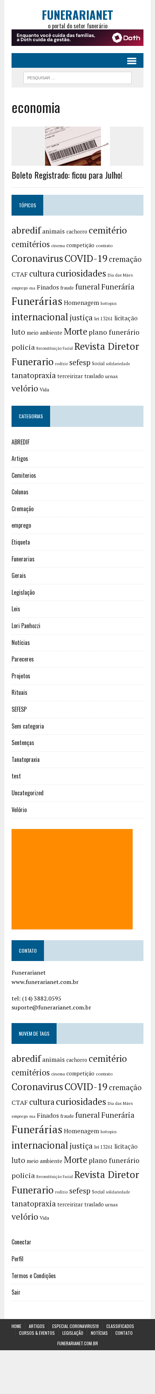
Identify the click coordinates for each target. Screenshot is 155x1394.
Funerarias (23, 559)
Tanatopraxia (26, 759)
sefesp (79, 362)
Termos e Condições (34, 1275)
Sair (16, 1292)
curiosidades (81, 273)
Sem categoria (28, 726)
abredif (26, 230)
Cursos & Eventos (37, 1333)
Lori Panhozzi (26, 625)
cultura (41, 273)
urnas (111, 376)
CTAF (20, 274)
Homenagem (81, 303)
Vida (44, 389)
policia (23, 347)
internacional (40, 317)
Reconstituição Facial (54, 348)
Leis (16, 608)
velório (25, 388)
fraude (67, 287)
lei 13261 (103, 318)
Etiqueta (21, 542)
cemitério (108, 230)
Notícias (21, 642)
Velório (19, 809)
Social (98, 363)
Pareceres (23, 659)
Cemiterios (24, 475)
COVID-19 (86, 258)
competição (80, 245)
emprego (20, 288)
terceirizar (70, 376)
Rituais (19, 692)
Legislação (23, 592)
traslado (94, 376)
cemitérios (31, 244)
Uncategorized (28, 792)
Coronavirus (37, 258)
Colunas (20, 492)
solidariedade (118, 363)
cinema (58, 245)
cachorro (76, 231)
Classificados (120, 1326)
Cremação (23, 508)
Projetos (21, 676)
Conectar (21, 1242)
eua (32, 288)
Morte (75, 331)
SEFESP (19, 709)
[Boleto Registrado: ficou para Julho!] (77, 161)
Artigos (20, 458)
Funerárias (37, 301)
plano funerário (114, 332)
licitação (126, 318)
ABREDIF (21, 442)
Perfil (17, 1258)
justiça (81, 317)
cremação (125, 259)
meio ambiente (44, 332)
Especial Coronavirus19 (75, 1326)
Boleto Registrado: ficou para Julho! (67, 174)
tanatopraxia (34, 375)
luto (18, 332)
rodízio (61, 363)
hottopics (108, 303)
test (16, 776)
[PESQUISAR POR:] (77, 76)
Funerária (117, 287)
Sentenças (23, 742)
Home (16, 1326)
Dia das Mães (120, 275)
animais (53, 231)
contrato (104, 245)
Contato (124, 1333)
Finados (48, 287)
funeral (87, 287)
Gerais (19, 575)
